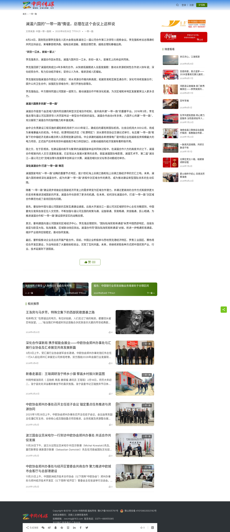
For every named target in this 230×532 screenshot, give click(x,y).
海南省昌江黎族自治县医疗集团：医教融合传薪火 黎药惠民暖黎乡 (192, 133)
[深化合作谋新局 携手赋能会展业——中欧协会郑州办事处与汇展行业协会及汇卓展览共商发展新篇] (135, 353)
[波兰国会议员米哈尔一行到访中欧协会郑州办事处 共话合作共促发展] (135, 445)
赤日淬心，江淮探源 (190, 56)
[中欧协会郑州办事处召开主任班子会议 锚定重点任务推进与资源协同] (135, 414)
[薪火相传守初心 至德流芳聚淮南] (170, 177)
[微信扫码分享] (43, 527)
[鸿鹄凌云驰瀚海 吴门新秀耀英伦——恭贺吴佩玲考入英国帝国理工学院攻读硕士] (170, 89)
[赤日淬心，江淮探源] (170, 60)
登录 (184, 5)
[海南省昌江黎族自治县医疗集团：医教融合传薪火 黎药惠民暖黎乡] (170, 133)
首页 (24, 14)
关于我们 (57, 522)
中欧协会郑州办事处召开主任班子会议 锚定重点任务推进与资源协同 (68, 407)
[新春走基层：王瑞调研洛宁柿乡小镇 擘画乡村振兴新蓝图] (135, 384)
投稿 (203, 5)
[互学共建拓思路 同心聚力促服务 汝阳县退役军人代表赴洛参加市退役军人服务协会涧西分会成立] (170, 119)
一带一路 (89, 31)
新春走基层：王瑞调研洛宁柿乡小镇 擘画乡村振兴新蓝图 (65, 374)
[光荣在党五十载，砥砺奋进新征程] (170, 162)
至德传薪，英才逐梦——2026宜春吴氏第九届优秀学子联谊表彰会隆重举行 (192, 74)
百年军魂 (184, 100)
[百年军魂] (170, 104)
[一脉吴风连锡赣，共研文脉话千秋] (170, 148)
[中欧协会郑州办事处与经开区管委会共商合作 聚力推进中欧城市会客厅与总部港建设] (135, 476)
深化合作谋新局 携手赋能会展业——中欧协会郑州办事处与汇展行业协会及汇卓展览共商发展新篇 (68, 345)
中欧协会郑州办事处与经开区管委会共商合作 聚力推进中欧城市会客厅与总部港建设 (68, 469)
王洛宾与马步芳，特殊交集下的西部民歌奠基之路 (60, 312)
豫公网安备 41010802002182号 (141, 510)
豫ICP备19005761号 (108, 510)
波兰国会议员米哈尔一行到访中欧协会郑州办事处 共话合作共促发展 (68, 438)
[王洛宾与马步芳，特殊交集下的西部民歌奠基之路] (135, 322)
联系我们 (67, 522)
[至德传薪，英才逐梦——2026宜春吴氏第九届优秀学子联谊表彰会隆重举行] (170, 75)
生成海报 (33, 527)
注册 (191, 5)
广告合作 (76, 522)
